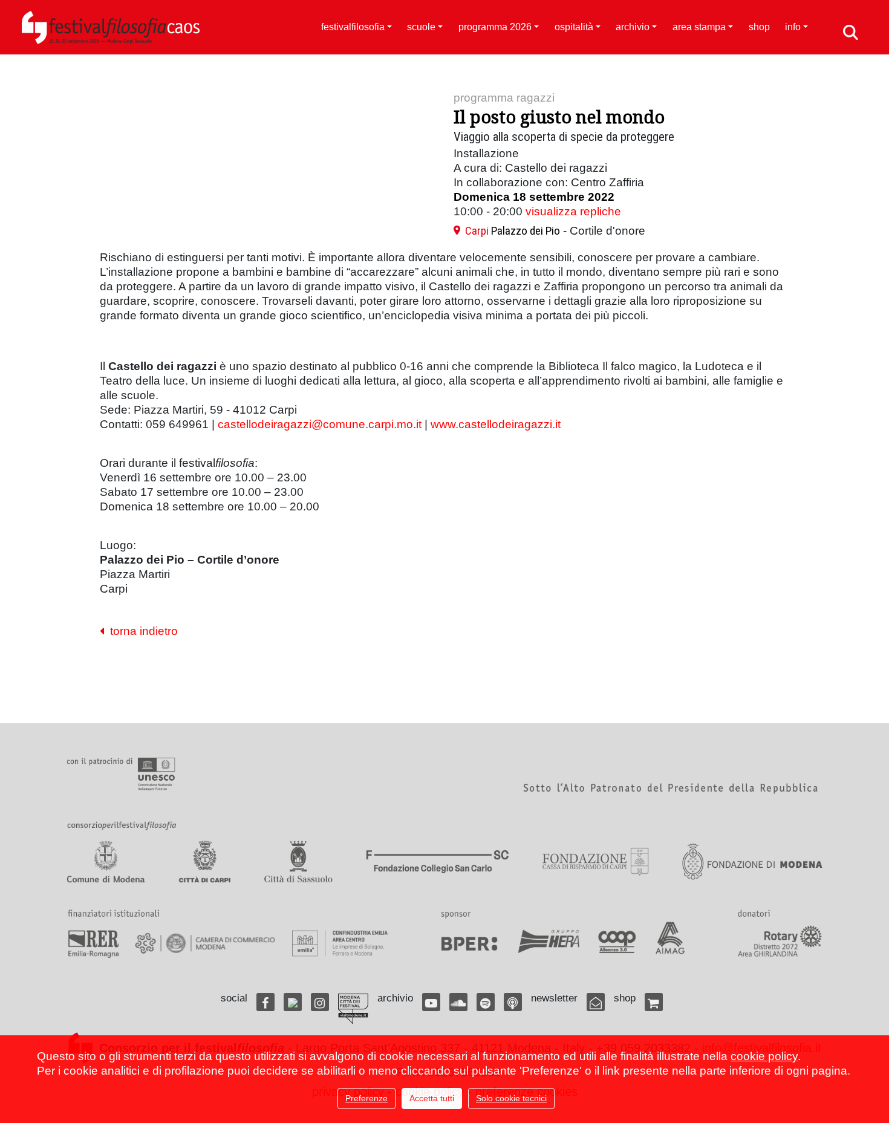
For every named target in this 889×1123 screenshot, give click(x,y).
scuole (421, 27)
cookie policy (764, 1056)
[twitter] (293, 1002)
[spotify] (486, 1002)
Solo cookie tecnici (511, 1098)
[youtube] (431, 1002)
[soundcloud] (458, 1002)
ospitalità (574, 27)
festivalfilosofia (353, 27)
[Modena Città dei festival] (353, 1009)
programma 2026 (495, 27)
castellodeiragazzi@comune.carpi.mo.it (320, 424)
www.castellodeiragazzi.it (496, 424)
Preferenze (366, 1098)
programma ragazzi (504, 97)
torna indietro (141, 631)
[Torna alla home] (111, 27)
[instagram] (320, 1002)
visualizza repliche (573, 211)
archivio (633, 27)
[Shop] (654, 1002)
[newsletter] (596, 1002)
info (793, 27)
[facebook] (265, 1002)
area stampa (699, 27)
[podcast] (513, 1002)
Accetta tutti (431, 1098)
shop (759, 27)
